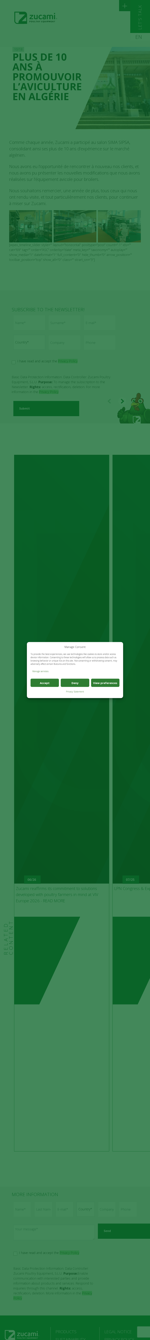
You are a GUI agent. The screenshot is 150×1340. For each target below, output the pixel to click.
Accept (45, 683)
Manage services (40, 671)
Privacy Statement (75, 691)
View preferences (105, 683)
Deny (75, 683)
